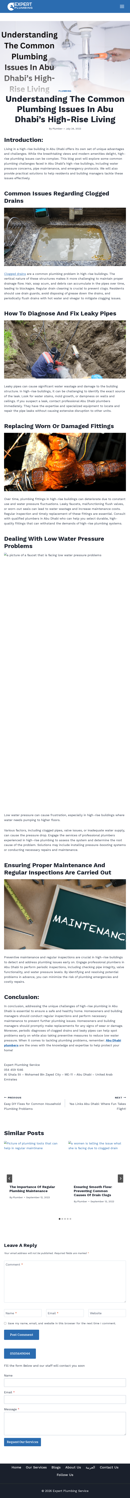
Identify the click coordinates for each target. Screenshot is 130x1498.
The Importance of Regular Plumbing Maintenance (32, 1189)
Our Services (36, 1467)
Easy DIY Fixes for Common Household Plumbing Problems (32, 1103)
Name (11, 1313)
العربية (90, 1467)
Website (96, 1313)
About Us (73, 1467)
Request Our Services (22, 1442)
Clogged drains (15, 274)
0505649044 (20, 1353)
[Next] (120, 1178)
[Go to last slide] (9, 1178)
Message (11, 1409)
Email (53, 1313)
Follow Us (65, 1475)
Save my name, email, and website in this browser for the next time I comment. (62, 1323)
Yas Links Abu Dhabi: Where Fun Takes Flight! (97, 1103)
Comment (14, 1264)
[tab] (59, 1219)
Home (16, 1467)
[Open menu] (122, 6)
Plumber (57, 128)
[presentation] (33, 1160)
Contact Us (109, 1467)
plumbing (65, 91)
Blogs (56, 1467)
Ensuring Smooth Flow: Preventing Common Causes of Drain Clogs (93, 1191)
